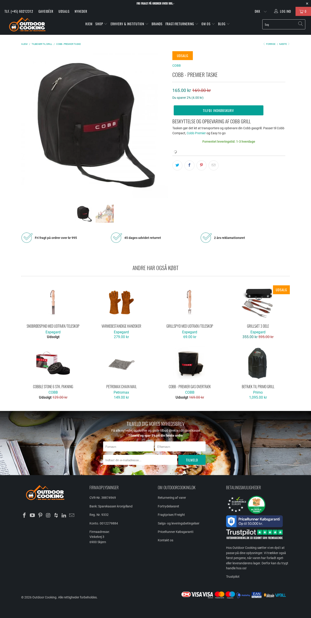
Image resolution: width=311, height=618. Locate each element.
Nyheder (81, 11)
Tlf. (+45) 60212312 (19, 11)
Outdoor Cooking (44, 597)
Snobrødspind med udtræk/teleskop (53, 302)
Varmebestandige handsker (121, 302)
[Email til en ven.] (214, 165)
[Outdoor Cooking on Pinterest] (40, 516)
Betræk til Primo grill (258, 363)
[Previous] (29, 124)
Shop (99, 23)
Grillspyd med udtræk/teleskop (190, 302)
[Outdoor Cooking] (27, 25)
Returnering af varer (172, 497)
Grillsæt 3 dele (258, 302)
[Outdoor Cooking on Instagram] (48, 516)
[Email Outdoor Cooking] (72, 516)
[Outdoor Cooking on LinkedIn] (64, 516)
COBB (176, 65)
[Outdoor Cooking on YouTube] (32, 516)
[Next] (160, 124)
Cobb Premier (196, 133)
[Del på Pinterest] (201, 165)
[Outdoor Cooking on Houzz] (56, 516)
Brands (157, 23)
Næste (283, 44)
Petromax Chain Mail (121, 363)
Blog (222, 23)
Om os (206, 23)
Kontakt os (165, 540)
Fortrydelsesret (168, 506)
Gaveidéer (45, 11)
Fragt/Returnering (180, 23)
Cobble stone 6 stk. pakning (53, 363)
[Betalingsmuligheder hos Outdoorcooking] (235, 598)
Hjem (88, 23)
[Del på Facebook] (189, 165)
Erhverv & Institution (128, 23)
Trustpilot (233, 576)
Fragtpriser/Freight (171, 515)
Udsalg (64, 11)
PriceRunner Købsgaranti (175, 532)
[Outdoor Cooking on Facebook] (24, 516)
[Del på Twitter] (177, 165)
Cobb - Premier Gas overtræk (190, 363)
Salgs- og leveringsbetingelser (178, 523)
